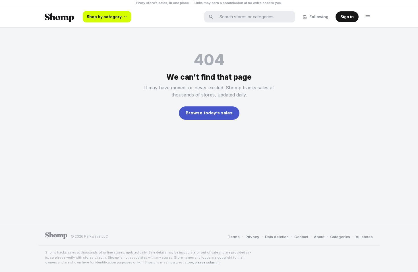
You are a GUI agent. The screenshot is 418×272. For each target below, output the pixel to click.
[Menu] (367, 16)
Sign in (347, 17)
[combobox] (253, 16)
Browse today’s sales (209, 113)
